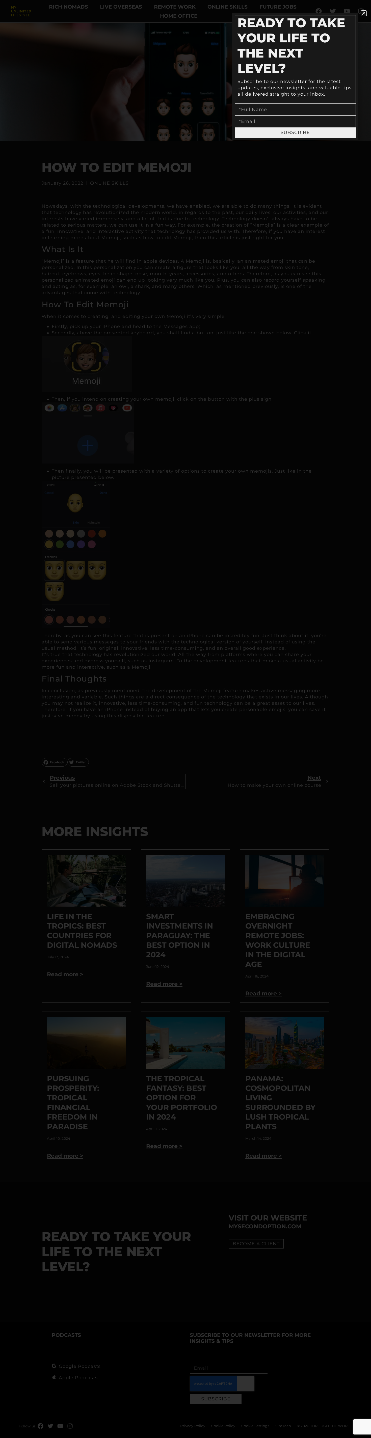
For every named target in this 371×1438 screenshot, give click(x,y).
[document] (185, 719)
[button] (364, 13)
